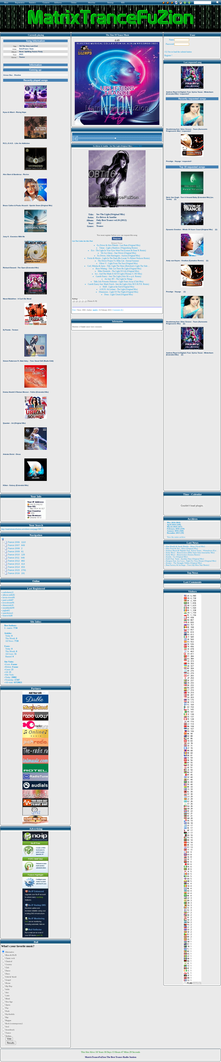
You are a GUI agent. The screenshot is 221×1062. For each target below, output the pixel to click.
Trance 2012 (137, 146)
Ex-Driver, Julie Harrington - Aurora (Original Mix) (118, 255)
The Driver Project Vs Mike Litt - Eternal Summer (118, 261)
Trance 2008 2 (15, 548)
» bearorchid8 (6, 615)
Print (74, 310)
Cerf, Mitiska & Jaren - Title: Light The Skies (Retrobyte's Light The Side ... (118, 266)
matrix (9, 628)
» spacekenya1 (7, 613)
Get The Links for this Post (82, 241)
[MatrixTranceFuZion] (185, 2)
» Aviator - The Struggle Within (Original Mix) (183, 563)
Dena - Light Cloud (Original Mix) (118, 294)
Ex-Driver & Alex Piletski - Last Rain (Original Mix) (118, 245)
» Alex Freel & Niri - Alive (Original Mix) (181, 548)
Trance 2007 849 (16, 545)
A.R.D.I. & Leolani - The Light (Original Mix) (118, 289)
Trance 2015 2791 (17, 570)
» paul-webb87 (7, 600)
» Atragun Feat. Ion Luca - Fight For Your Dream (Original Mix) (190, 561)
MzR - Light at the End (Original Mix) (118, 287)
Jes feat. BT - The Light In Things (118, 279)
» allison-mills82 (8, 595)
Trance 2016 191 (16, 573)
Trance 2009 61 (16, 551)
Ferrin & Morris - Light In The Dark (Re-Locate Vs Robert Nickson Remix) (118, 258)
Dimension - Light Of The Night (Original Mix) (118, 292)
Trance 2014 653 (16, 567)
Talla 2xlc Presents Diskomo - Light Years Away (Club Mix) (118, 281)
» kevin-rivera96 (8, 597)
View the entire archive (176, 537)
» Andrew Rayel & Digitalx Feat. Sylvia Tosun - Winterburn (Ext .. (191, 550)
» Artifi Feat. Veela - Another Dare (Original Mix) (184, 559)
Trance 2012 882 (16, 561)
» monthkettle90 (7, 608)
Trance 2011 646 (16, 558)
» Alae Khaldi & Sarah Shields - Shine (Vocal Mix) (184, 546)
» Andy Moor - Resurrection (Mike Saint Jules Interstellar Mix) (189, 553)
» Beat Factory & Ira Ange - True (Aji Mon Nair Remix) (186, 565)
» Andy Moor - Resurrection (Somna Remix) (182, 555)
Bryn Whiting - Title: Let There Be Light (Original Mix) (118, 268)
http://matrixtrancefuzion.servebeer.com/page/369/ (21, 529)
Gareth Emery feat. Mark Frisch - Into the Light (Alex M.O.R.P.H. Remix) (118, 284)
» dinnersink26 (7, 605)
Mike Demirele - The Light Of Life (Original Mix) (118, 271)
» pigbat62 (5, 610)
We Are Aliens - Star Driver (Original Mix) (118, 253)
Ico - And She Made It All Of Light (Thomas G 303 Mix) (118, 274)
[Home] (180, 2)
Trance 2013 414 (16, 564)
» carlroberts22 (7, 592)
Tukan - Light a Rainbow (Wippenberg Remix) (118, 248)
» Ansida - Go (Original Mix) (176, 557)
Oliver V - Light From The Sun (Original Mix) (118, 263)
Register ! (168, 55)
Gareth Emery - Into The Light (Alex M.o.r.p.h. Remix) (118, 276)
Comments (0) (118, 310)
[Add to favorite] (189, 2)
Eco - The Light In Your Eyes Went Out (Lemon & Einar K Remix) (118, 250)
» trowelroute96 (7, 602)
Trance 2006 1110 (17, 542)
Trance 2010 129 (16, 554)
